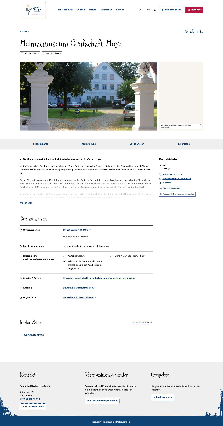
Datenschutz (123, 422)
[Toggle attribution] (200, 125)
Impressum (108, 422)
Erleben (81, 10)
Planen (92, 10)
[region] (181, 96)
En (140, 10)
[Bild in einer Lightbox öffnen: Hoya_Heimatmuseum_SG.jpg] (88, 96)
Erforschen (106, 10)
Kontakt (96, 422)
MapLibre (164, 125)
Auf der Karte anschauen (142, 322)
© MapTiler (173, 125)
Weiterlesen (26, 203)
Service (120, 10)
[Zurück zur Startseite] (34, 10)
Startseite (24, 31)
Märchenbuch (65, 10)
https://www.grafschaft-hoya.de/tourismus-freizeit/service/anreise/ (99, 278)
